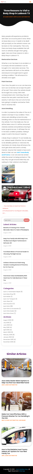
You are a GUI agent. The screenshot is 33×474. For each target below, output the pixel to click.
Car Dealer (22, 420)
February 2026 (7, 335)
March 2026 (7, 332)
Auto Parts (6, 306)
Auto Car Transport (9, 299)
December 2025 (8, 339)
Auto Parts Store (8, 313)
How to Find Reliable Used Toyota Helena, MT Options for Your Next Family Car (14, 451)
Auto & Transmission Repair (11, 292)
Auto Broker (6, 296)
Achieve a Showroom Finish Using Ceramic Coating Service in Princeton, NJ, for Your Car (15, 265)
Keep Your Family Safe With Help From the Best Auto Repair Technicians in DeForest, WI (15, 241)
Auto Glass (6, 301)
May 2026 (6, 327)
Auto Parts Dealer (8, 311)
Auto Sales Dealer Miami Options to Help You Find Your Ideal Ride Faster (15, 382)
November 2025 (8, 342)
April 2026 (6, 330)
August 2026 (7, 320)
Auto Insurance (8, 304)
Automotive (26, 17)
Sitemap (22, 471)
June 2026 (6, 325)
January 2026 (7, 337)
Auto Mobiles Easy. (22, 469)
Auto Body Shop (8, 294)
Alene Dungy (9, 17)
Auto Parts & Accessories (11, 308)
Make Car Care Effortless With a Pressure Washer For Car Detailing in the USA (16, 416)
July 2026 (6, 322)
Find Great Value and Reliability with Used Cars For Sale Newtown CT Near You (15, 278)
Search (26, 220)
